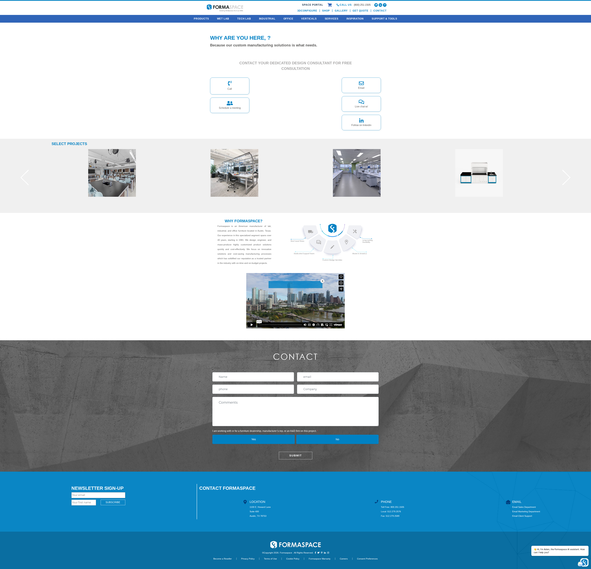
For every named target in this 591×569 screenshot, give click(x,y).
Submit (295, 455)
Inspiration (355, 18)
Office (288, 18)
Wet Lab (223, 18)
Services (331, 18)
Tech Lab (244, 18)
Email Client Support (522, 516)
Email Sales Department (524, 507)
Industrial (267, 18)
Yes (253, 439)
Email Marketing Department (526, 511)
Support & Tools (384, 18)
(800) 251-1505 (362, 5)
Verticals (309, 18)
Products (201, 18)
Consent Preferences (367, 558)
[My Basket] (330, 5)
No (337, 439)
